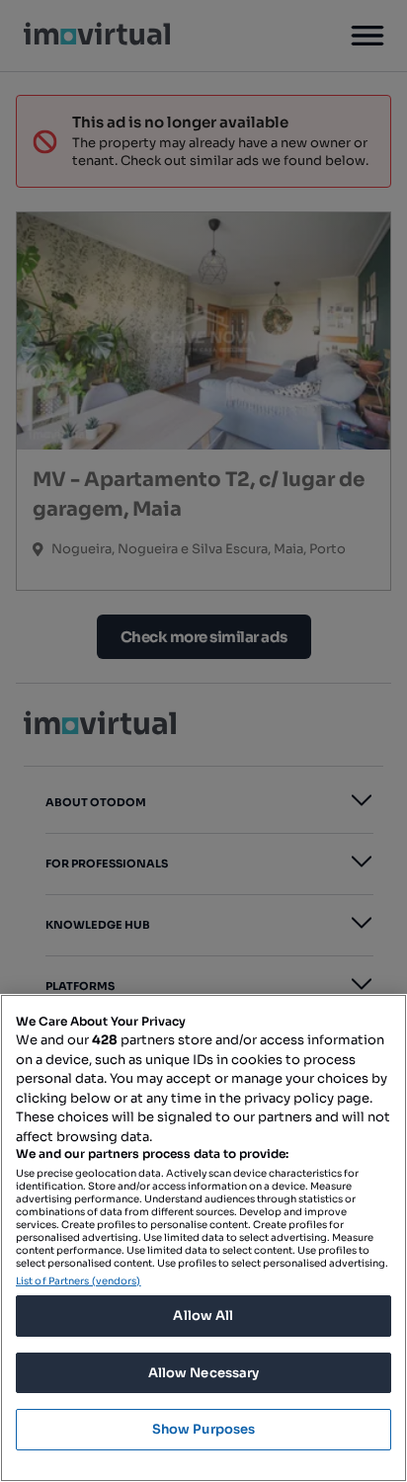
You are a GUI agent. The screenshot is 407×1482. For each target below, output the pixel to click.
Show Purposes (204, 1429)
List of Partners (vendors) (78, 1281)
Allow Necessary (204, 1372)
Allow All (203, 1315)
